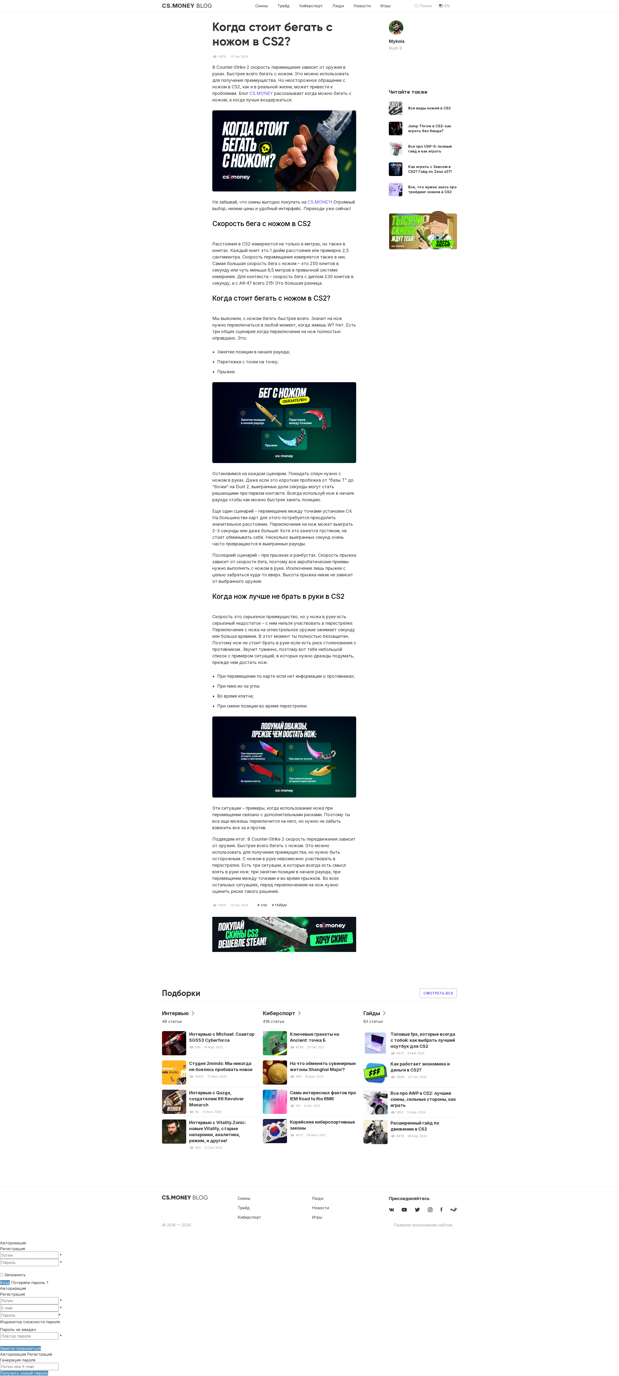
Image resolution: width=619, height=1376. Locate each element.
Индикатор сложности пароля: (30, 1321)
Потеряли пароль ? (29, 1282)
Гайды (280, 905)
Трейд (284, 5)
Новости (362, 5)
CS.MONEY (261, 93)
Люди (338, 5)
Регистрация (12, 1248)
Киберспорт (311, 5)
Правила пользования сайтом (423, 1225)
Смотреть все (438, 993)
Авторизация (13, 1288)
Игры (385, 5)
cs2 (264, 905)
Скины (261, 5)
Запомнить (15, 1274)
